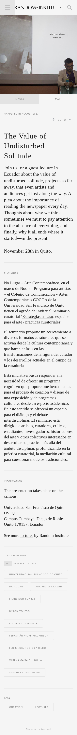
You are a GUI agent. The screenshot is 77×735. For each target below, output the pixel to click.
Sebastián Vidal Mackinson (29, 635)
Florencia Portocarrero (27, 648)
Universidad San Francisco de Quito (36, 574)
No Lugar (16, 586)
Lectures (41, 707)
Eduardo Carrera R (23, 623)
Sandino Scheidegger (24, 672)
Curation (16, 707)
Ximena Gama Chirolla (25, 660)
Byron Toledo (19, 611)
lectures (26, 536)
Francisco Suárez (22, 599)
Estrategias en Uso (37, 317)
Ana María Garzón (49, 586)
